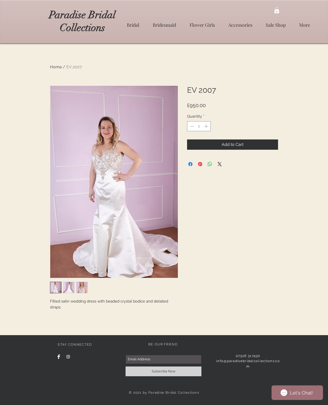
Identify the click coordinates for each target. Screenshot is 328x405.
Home (56, 66)
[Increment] (206, 126)
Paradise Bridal (82, 14)
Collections (82, 27)
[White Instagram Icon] (68, 356)
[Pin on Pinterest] (200, 164)
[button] (276, 10)
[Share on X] (220, 164)
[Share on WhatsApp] (210, 164)
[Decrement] (191, 126)
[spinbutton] (199, 126)
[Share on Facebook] (190, 164)
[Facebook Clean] (58, 356)
